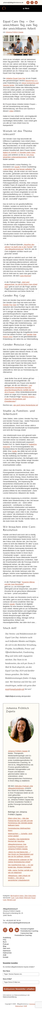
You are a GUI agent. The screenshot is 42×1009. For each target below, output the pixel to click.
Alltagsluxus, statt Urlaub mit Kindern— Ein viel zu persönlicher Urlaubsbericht (19, 878)
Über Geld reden (30, 896)
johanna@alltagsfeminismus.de (13, 2)
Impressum (7, 951)
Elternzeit (27, 898)
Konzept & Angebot (27, 929)
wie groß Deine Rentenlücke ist (25, 405)
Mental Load (11, 900)
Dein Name (6, 971)
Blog (4, 946)
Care (12, 898)
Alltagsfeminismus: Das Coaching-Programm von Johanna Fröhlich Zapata (18, 846)
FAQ (4, 940)
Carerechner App (26, 933)
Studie (14, 451)
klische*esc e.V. (31, 81)
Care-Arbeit (19, 898)
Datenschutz (7, 953)
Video (11, 111)
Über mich (6, 948)
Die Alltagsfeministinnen (14, 249)
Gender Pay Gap (9, 305)
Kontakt (5, 957)
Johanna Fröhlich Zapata (17, 751)
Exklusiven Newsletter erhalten (19, 989)
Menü (27, 8)
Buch (5, 942)
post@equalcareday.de (14, 689)
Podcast (6, 944)
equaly (17, 167)
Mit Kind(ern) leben (17, 896)
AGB (4, 955)
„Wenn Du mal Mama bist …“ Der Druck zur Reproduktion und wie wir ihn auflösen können (20, 854)
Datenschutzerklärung (10, 997)
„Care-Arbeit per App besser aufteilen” (18, 169)
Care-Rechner (25, 276)
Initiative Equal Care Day (15, 78)
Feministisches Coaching (29, 931)
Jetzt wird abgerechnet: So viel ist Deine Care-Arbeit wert (20, 284)
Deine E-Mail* (7, 979)
